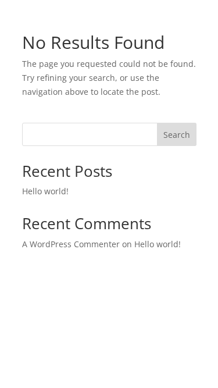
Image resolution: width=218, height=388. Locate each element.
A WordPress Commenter (71, 244)
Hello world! (45, 191)
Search (176, 134)
